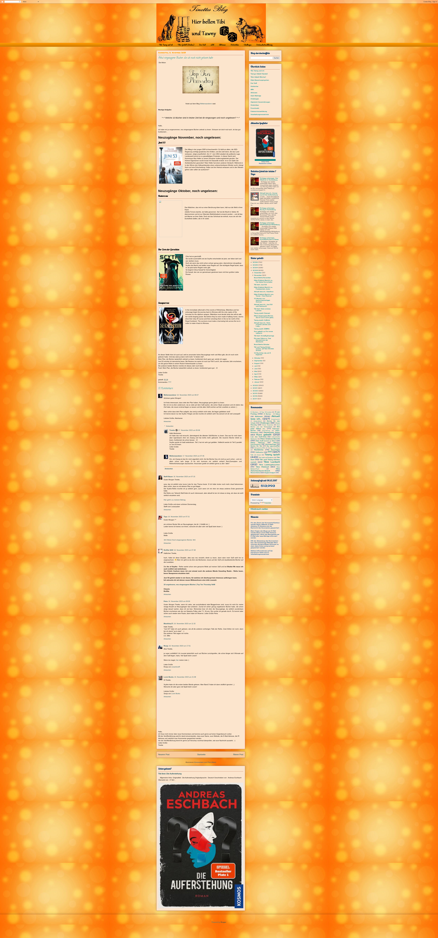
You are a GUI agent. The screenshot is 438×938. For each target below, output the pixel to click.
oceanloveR (175, 667)
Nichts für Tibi (256, 446)
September (258, 360)
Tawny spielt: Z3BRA (261, 329)
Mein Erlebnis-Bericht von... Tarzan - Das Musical (264, 295)
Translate (267, 503)
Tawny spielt (272, 454)
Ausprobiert (258, 421)
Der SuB (202, 44)
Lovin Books (169, 677)
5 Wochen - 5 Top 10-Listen (261, 412)
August (257, 363)
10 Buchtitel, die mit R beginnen (262, 353)
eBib (212, 44)
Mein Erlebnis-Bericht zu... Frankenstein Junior (263, 288)
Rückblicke (258, 450)
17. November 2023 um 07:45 (193, 456)
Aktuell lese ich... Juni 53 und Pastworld (263, 305)
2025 (255, 265)
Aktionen (222, 44)
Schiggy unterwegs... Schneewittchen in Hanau (269, 238)
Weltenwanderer (206, 104)
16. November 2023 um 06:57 (188, 395)
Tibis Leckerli (272, 461)
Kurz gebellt (264, 434)
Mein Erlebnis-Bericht (270, 439)
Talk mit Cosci (256, 455)
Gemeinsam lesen (272, 432)
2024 (255, 267)
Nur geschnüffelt (273, 446)
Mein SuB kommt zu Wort (266, 441)
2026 (255, 262)
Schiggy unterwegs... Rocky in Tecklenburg (268, 208)
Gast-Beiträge (256, 96)
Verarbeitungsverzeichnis (260, 114)
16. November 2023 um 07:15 (184, 476)
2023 (255, 270)
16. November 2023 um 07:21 (179, 517)
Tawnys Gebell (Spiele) (259, 74)
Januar (257, 382)
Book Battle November (262, 278)
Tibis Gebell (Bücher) (186, 44)
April (256, 374)
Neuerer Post (163, 754)
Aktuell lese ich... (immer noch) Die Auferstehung (269, 194)
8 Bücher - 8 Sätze (272, 414)
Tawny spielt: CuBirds (262, 320)
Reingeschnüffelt (259, 448)
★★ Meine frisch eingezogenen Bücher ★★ (180, 540)
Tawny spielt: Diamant (262, 313)
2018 (255, 396)
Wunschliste (255, 472)
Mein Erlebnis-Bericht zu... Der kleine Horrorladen (263, 281)
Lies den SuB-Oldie (258, 437)
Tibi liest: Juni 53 (260, 284)
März (256, 377)
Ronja (166, 646)
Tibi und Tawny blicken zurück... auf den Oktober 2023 (264, 348)
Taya (165, 517)
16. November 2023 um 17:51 (180, 646)
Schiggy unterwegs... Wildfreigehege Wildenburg (270, 223)
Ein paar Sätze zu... (265, 428)
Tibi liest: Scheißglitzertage (264, 336)
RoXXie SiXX (168, 550)
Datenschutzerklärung (264, 44)
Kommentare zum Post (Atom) (205, 762)
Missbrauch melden (259, 509)
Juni (256, 368)
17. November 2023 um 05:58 (189, 430)
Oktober (257, 358)
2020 (256, 391)
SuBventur (259, 452)
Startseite (201, 754)
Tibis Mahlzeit (262, 467)
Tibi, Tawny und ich (166, 44)
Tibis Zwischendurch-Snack (265, 470)
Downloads (255, 108)
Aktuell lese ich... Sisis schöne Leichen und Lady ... (262, 324)
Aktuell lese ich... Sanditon (263, 291)
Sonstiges (275, 450)
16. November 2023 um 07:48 (185, 550)
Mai (255, 371)
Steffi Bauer (168, 476)
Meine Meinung (258, 442)
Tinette (172, 430)
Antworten (167, 421)
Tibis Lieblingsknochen (269, 465)
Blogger (223, 922)
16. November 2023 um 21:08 (185, 677)
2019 (255, 393)
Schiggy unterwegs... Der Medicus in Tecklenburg (269, 179)
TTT (169, 382)
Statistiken (235, 44)
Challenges (248, 44)
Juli (255, 366)
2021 (255, 388)
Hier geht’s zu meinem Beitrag (174, 500)
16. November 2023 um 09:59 (179, 601)
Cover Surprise (267, 425)
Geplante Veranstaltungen (260, 102)
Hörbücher (254, 86)
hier (177, 660)
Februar (257, 379)
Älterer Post (238, 754)
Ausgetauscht (275, 419)
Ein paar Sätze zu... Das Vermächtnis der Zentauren (262, 340)
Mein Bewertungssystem (260, 80)
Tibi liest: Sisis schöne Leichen (262, 309)
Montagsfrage (270, 444)
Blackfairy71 (168, 623)
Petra (166, 601)
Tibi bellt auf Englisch (266, 457)
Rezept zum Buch (274, 448)
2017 (255, 399)
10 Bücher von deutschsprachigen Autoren (262, 300)
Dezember (258, 272)
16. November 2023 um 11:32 (185, 623)
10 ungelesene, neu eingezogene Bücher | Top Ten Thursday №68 (189, 584)
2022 (255, 385)
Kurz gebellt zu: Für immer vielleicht (263, 332)
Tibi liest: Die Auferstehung (170, 774)
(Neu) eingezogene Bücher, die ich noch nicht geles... (264, 316)
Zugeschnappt (269, 472)
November (258, 275)
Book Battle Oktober (261, 344)
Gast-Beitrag (266, 430)
